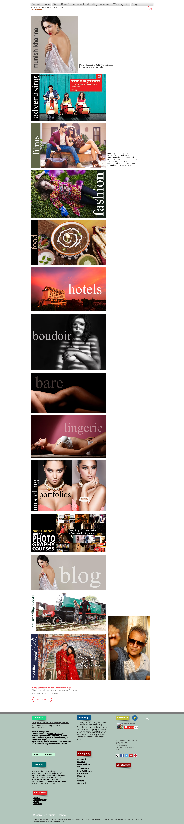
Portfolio (80, 727)
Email (117, 749)
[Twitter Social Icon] (126, 755)
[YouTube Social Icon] (131, 755)
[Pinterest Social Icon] (135, 755)
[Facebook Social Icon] (122, 755)
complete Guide (55, 734)
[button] (150, 8)
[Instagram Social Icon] (117, 755)
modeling (97, 725)
